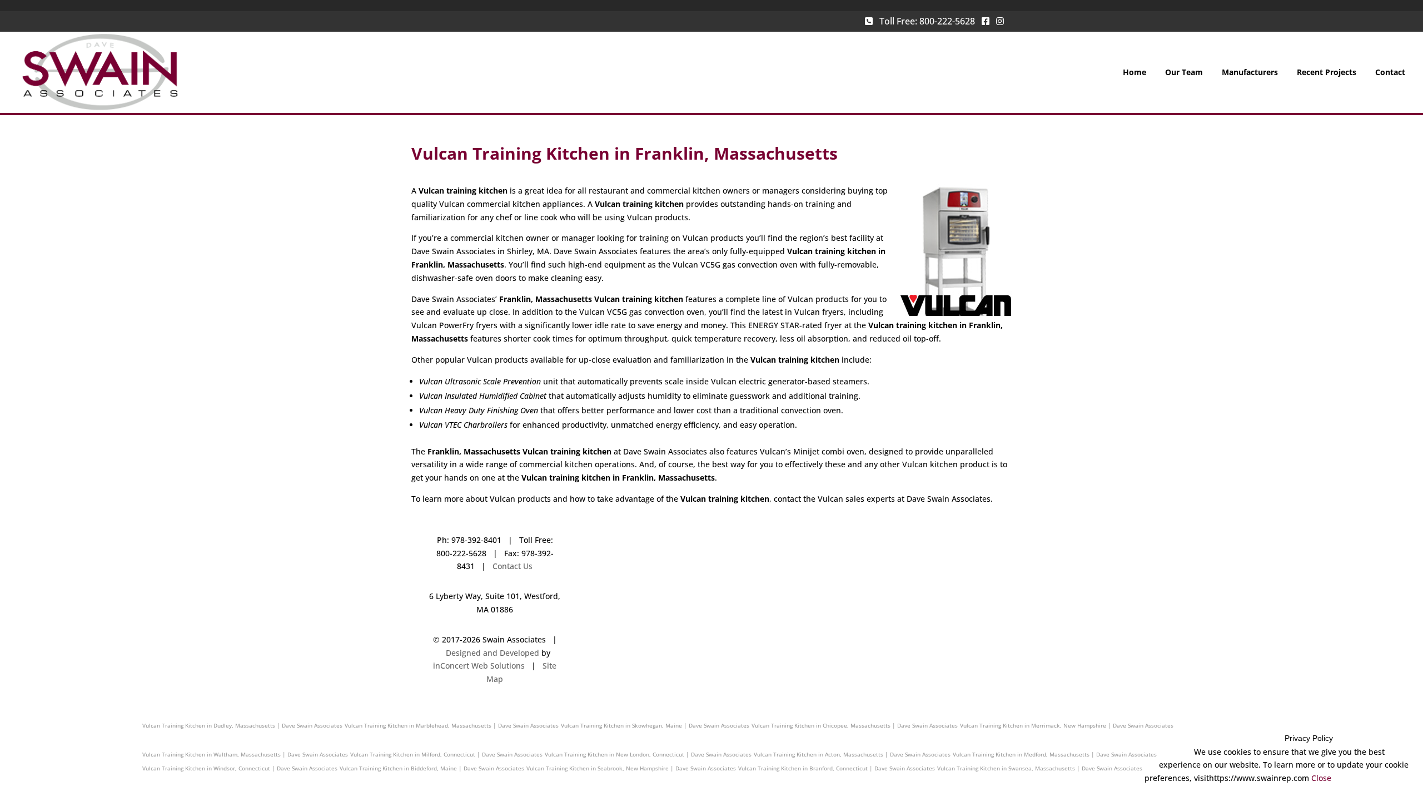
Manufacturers (1250, 72)
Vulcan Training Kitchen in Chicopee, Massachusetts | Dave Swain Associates (855, 725)
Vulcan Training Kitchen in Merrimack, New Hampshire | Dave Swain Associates (1066, 725)
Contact (1390, 72)
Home (1134, 72)
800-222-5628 (947, 21)
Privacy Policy (1309, 738)
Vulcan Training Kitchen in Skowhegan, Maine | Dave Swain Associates (655, 725)
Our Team (1184, 72)
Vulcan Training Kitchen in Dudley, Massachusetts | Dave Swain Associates (242, 725)
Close (1321, 778)
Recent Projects (1326, 72)
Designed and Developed (492, 652)
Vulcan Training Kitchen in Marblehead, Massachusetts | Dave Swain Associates (452, 725)
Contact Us (512, 566)
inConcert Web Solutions (479, 665)
